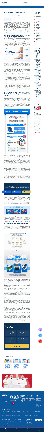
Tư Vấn (14, 6)
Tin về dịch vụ (25, 398)
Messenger (17, 191)
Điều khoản (31, 398)
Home (11, 6)
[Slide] (35, 132)
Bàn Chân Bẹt (19, 6)
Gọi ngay (27, 191)
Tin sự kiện (24, 400)
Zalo (7, 191)
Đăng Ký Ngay (22, 383)
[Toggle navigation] (40, 3)
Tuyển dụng (24, 401)
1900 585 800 (16, 346)
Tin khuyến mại (25, 399)
